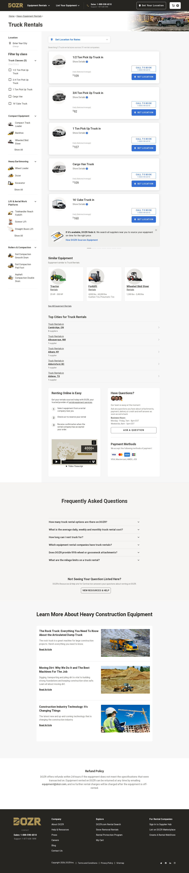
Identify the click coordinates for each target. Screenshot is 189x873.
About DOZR (57, 824)
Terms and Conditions (87, 863)
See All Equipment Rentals (60, 306)
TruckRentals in (56, 326)
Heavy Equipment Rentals (29, 16)
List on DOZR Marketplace (162, 829)
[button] (22, 62)
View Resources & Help (95, 590)
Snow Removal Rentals (107, 829)
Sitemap (120, 863)
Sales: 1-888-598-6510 (101, 4)
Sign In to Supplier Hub (160, 824)
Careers (55, 840)
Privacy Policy (107, 863)
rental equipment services (80, 402)
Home (12, 16)
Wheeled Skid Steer (138, 288)
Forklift (92, 288)
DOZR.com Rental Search (108, 824)
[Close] (156, 230)
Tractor (54, 288)
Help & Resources (60, 829)
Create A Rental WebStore (162, 835)
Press (54, 835)
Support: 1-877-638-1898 (99, 7)
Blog (53, 845)
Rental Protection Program (109, 835)
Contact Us (57, 850)
